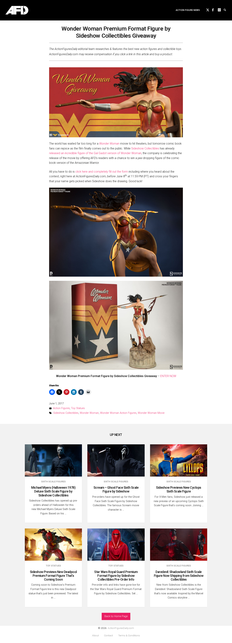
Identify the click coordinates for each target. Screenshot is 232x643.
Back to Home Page (116, 616)
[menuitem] (188, 10)
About (95, 635)
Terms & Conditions (129, 635)
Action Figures (61, 408)
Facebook (215, 9)
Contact (108, 635)
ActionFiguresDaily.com (121, 628)
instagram (221, 9)
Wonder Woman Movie (151, 412)
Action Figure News (188, 10)
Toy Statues (78, 408)
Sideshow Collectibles (145, 148)
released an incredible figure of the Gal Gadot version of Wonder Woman (95, 153)
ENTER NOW (168, 376)
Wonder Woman (89, 412)
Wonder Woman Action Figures (118, 412)
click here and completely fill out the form (101, 171)
